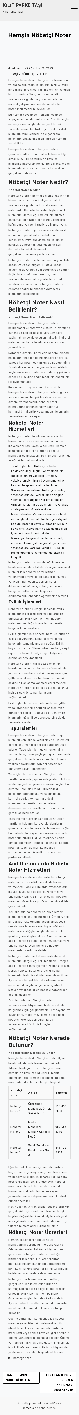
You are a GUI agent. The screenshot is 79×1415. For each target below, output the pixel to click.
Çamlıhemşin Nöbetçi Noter (18, 1378)
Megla (30, 1408)
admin (16, 68)
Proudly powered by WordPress (39, 1403)
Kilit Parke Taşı (22, 5)
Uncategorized (21, 1358)
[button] (74, 9)
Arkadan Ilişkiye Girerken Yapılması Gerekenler (59, 1382)
